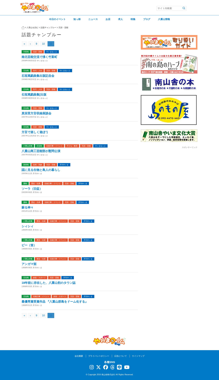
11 (51, 43)
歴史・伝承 (35, 183)
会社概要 (79, 356)
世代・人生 (37, 71)
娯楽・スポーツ (39, 278)
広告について (120, 356)
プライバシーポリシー (98, 356)
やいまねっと (51, 52)
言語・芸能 (37, 52)
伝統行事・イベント (54, 146)
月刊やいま (64, 165)
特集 (133, 19)
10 (43, 43)
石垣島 (26, 71)
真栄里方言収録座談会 (36, 113)
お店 (108, 19)
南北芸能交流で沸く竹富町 (39, 56)
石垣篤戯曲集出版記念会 (38, 75)
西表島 (26, 165)
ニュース (93, 19)
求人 (120, 19)
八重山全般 (27, 146)
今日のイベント (57, 19)
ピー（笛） (29, 245)
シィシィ (28, 226)
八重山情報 (164, 19)
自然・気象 (37, 165)
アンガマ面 (29, 264)
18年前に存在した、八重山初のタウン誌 (49, 282)
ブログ (146, 19)
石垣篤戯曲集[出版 (34, 94)
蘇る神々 (28, 207)
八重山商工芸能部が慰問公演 (41, 151)
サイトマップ (138, 356)
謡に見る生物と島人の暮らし (41, 169)
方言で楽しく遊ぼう (35, 132)
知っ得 (77, 19)
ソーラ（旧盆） (32, 188)
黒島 (25, 183)
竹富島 (26, 52)
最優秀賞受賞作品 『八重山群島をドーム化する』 (55, 301)
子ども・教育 (72, 146)
